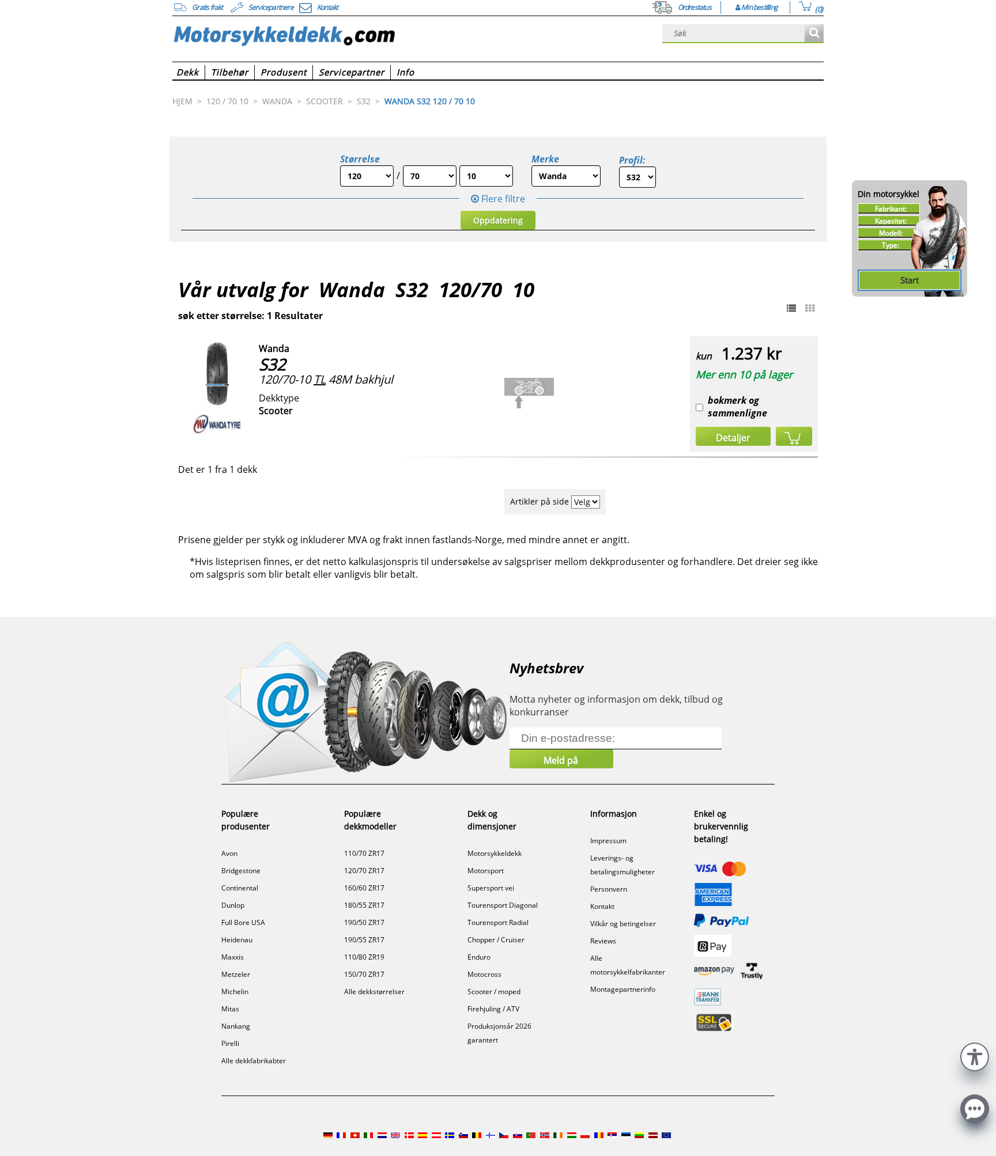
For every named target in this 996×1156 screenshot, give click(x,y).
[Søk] (814, 33)
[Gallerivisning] (810, 308)
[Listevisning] (791, 308)
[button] (974, 1055)
